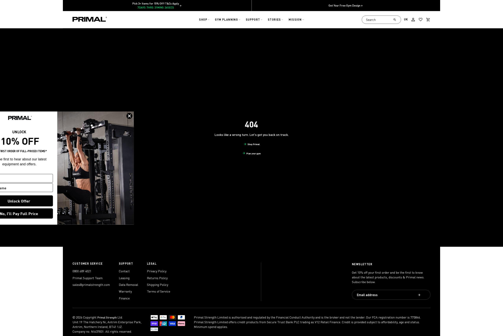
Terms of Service (158, 291)
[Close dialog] (149, 116)
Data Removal (128, 285)
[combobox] (381, 20)
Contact (124, 271)
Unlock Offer (38, 201)
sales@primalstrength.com (91, 285)
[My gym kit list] (420, 19)
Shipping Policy (157, 285)
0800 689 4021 (82, 271)
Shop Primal (254, 144)
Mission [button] (295, 19)
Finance (124, 298)
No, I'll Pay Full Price (38, 213)
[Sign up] (419, 295)
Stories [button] (274, 19)
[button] (428, 19)
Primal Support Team (88, 278)
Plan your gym (253, 153)
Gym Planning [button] (226, 19)
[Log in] (413, 19)
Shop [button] (203, 19)
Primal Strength (107, 317)
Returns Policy (157, 278)
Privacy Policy (156, 271)
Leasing (124, 278)
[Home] (90, 20)
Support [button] (253, 19)
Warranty (125, 291)
